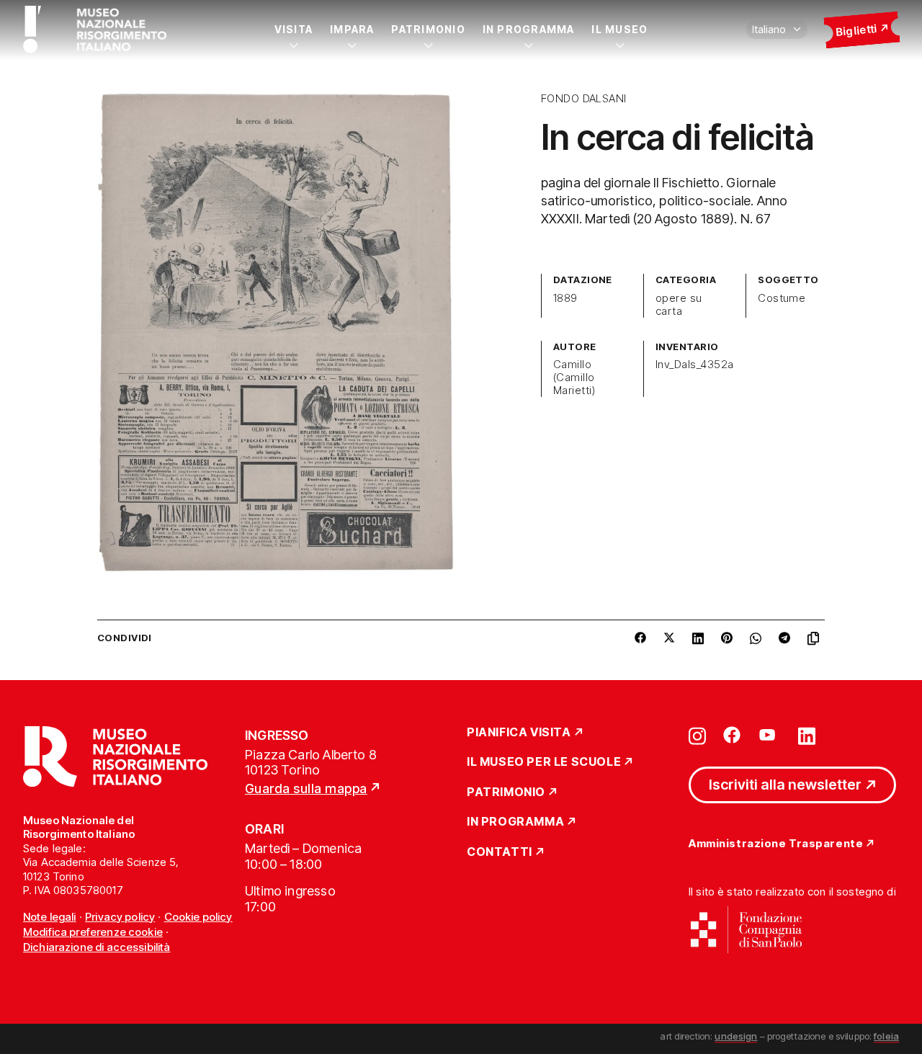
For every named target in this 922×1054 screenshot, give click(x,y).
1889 (565, 298)
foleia (886, 1036)
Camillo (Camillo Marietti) (574, 377)
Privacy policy (120, 917)
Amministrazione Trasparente (776, 844)
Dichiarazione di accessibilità (97, 947)
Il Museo (619, 29)
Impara (352, 29)
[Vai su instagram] (697, 734)
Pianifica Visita (519, 732)
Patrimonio (428, 29)
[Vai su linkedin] (806, 734)
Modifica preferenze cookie (93, 932)
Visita (293, 29)
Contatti (499, 852)
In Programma (529, 29)
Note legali (49, 917)
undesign (736, 1036)
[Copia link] (816, 638)
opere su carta (678, 305)
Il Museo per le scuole (544, 762)
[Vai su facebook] (731, 734)
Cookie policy (198, 917)
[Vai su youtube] (769, 734)
